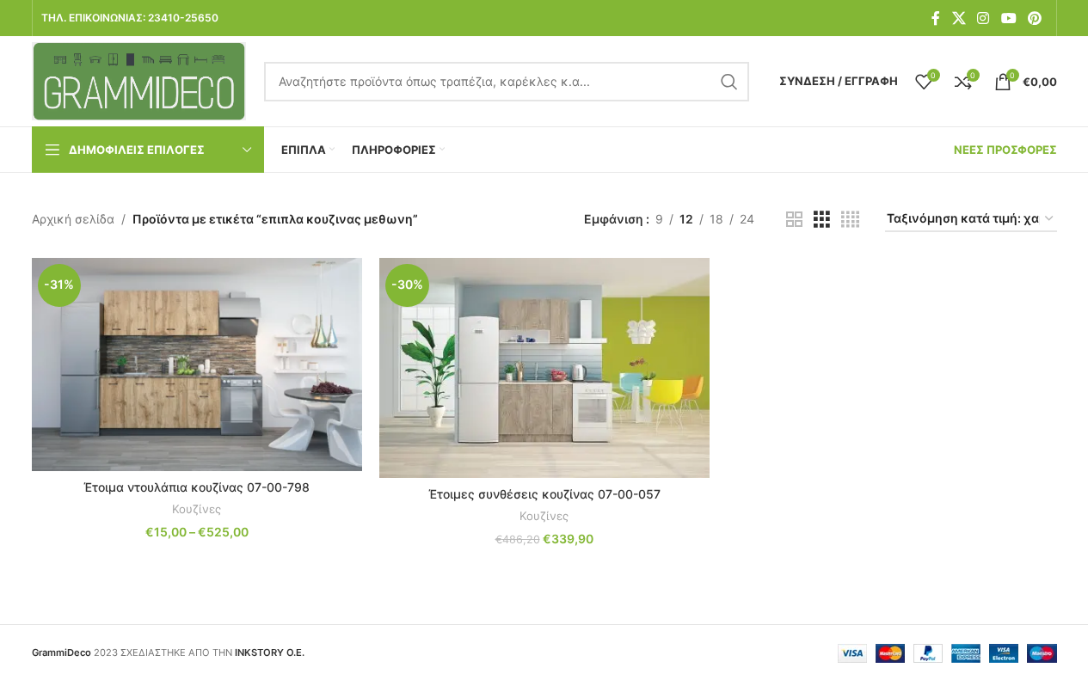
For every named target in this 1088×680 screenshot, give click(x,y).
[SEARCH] (729, 81)
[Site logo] (139, 79)
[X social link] (958, 18)
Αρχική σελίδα (73, 218)
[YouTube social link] (1008, 18)
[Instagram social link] (983, 18)
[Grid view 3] (822, 219)
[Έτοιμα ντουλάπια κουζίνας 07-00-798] (197, 364)
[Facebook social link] (935, 18)
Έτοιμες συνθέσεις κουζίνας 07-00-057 (544, 494)
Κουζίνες (196, 509)
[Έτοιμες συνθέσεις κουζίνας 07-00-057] (544, 368)
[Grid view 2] (794, 219)
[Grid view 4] (850, 219)
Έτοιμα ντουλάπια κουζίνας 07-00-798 (196, 487)
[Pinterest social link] (1034, 18)
